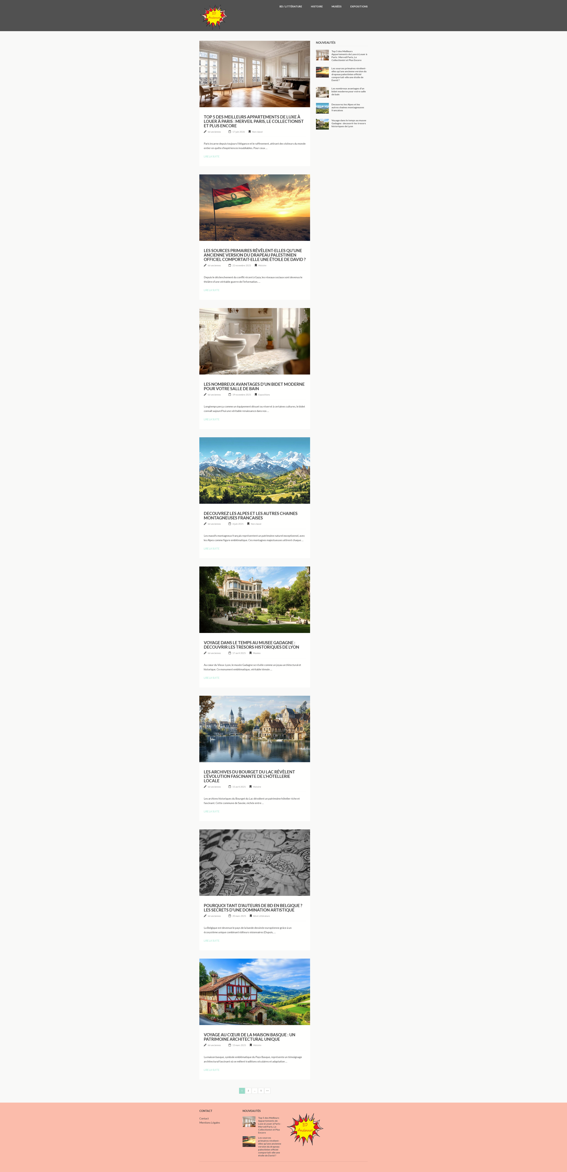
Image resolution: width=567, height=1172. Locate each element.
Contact (204, 1118)
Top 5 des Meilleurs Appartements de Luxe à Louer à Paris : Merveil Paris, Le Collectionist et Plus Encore (254, 121)
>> (267, 1090)
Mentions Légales (209, 1122)
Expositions (359, 6)
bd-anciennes (214, 131)
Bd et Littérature (261, 916)
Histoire (317, 6)
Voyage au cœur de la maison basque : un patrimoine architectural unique (249, 1037)
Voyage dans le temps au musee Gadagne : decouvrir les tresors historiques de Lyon (251, 645)
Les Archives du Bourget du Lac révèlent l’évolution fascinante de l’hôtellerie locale (249, 776)
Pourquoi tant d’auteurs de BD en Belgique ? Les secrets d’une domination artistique (253, 907)
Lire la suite (211, 156)
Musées (337, 6)
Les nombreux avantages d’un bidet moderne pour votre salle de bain (254, 386)
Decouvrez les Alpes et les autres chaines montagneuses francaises (251, 515)
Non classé (257, 131)
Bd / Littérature (291, 6)
